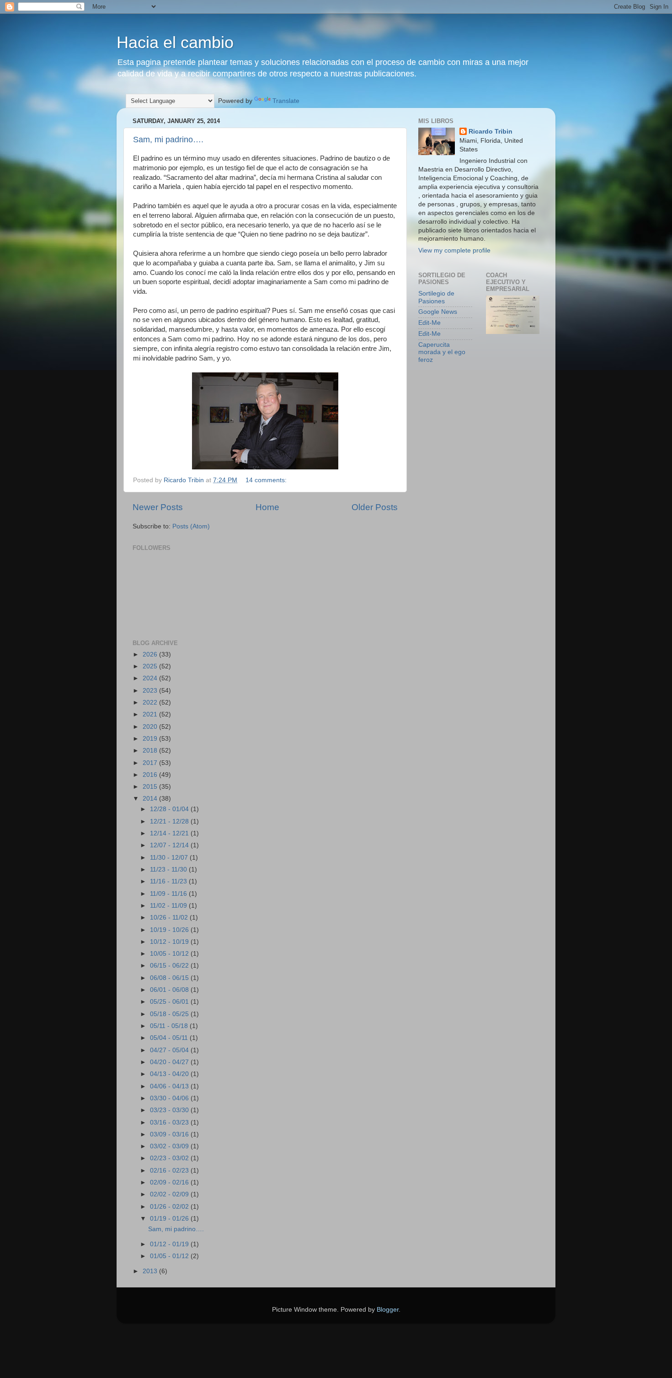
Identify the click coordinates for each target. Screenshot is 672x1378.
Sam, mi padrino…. (168, 139)
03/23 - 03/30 (170, 1110)
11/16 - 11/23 (169, 881)
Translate (285, 100)
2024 (151, 678)
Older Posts (375, 507)
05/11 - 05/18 (170, 1026)
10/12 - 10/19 (170, 941)
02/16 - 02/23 (170, 1170)
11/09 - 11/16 (169, 893)
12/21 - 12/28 (170, 821)
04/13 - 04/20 (170, 1074)
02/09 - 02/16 (170, 1182)
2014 (151, 798)
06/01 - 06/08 (170, 989)
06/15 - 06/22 (170, 965)
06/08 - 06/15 (170, 977)
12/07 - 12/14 (170, 845)
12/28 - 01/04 (170, 809)
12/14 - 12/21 (170, 833)
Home (267, 507)
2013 (151, 1271)
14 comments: (266, 480)
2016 (151, 774)
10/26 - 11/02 (170, 917)
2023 (151, 690)
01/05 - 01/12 (170, 1256)
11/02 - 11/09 (169, 905)
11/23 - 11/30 (169, 869)
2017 (151, 762)
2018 (151, 750)
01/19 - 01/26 (170, 1218)
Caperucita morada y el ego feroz (441, 352)
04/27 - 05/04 (170, 1050)
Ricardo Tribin (490, 131)
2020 (151, 726)
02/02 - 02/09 (170, 1194)
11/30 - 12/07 (170, 857)
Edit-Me (429, 322)
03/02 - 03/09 (170, 1146)
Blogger (388, 1309)
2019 (151, 738)
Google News (437, 311)
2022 (151, 702)
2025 (151, 666)
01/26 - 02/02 (170, 1206)
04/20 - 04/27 (170, 1062)
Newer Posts (158, 507)
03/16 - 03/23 (170, 1122)
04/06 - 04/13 (170, 1086)
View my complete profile (454, 250)
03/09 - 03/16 (170, 1134)
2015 (151, 786)
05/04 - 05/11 (170, 1037)
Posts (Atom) (191, 526)
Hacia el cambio (175, 42)
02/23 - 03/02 (170, 1158)
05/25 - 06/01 (170, 1001)
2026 (151, 654)
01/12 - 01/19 (170, 1244)
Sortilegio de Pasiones (436, 297)
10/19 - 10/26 (170, 929)
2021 (151, 714)
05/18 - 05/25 (170, 1014)
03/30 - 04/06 (170, 1098)
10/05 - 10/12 (170, 953)
